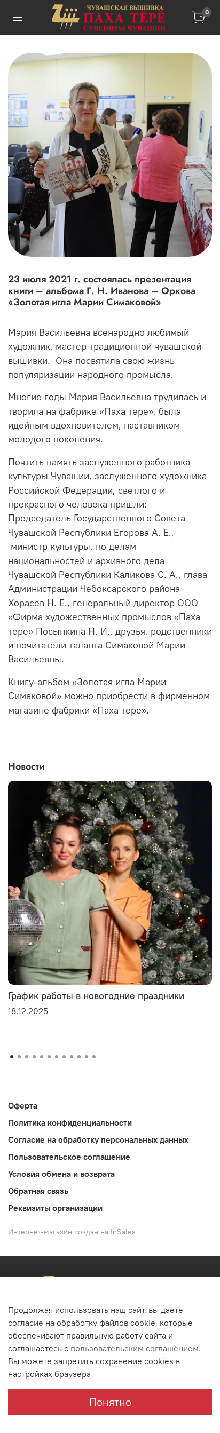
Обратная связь (38, 1190)
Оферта (22, 1105)
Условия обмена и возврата (61, 1173)
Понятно (110, 1401)
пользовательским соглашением (134, 1348)
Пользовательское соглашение (69, 1156)
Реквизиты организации (55, 1207)
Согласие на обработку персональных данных (98, 1139)
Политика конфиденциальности (70, 1122)
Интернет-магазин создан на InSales (72, 1232)
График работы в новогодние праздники (96, 995)
